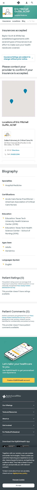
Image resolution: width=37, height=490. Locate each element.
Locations (16, 21)
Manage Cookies (18, 480)
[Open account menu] (26, 2)
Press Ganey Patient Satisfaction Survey (17, 316)
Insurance (6, 21)
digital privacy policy (20, 473)
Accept (18, 485)
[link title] (18, 2)
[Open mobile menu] (3, 2)
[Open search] (32, 2)
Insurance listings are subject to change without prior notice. (17, 58)
